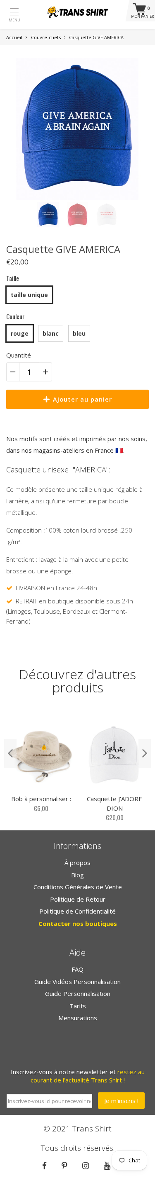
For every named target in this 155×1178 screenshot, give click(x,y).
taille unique (29, 295)
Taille (12, 278)
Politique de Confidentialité (77, 911)
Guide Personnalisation (77, 993)
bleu (79, 333)
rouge (20, 333)
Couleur (15, 316)
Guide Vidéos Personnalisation (77, 981)
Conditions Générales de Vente (77, 887)
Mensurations (77, 1018)
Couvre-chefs (46, 37)
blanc (51, 333)
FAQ (77, 969)
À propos (77, 862)
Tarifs (77, 1006)
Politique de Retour (77, 899)
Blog (77, 875)
